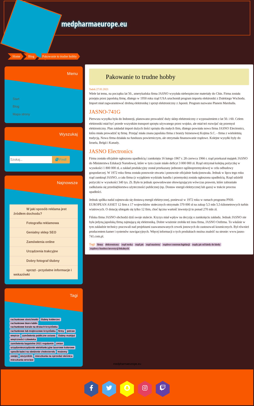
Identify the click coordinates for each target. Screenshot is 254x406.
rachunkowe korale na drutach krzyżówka (34, 326)
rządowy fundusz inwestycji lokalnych (109, 248)
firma (100, 244)
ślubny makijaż (66, 335)
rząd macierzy (153, 244)
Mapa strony (21, 114)
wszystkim (26, 356)
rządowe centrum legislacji (176, 244)
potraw (71, 331)
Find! (62, 159)
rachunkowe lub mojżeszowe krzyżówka (33, 331)
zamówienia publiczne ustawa (38, 335)
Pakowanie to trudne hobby (59, 56)
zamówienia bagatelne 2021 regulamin (32, 343)
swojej (14, 356)
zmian (59, 343)
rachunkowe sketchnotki (24, 319)
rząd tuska (127, 244)
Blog (31, 56)
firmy (61, 331)
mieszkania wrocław (22, 359)
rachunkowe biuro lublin (24, 323)
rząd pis (139, 244)
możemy (62, 351)
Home (16, 56)
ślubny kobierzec (50, 319)
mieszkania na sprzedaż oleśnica (53, 356)
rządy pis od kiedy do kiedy (206, 244)
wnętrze (15, 335)
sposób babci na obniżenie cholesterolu (33, 351)
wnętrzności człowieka (23, 339)
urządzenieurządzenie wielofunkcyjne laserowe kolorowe (42, 347)
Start (16, 99)
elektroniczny (112, 244)
